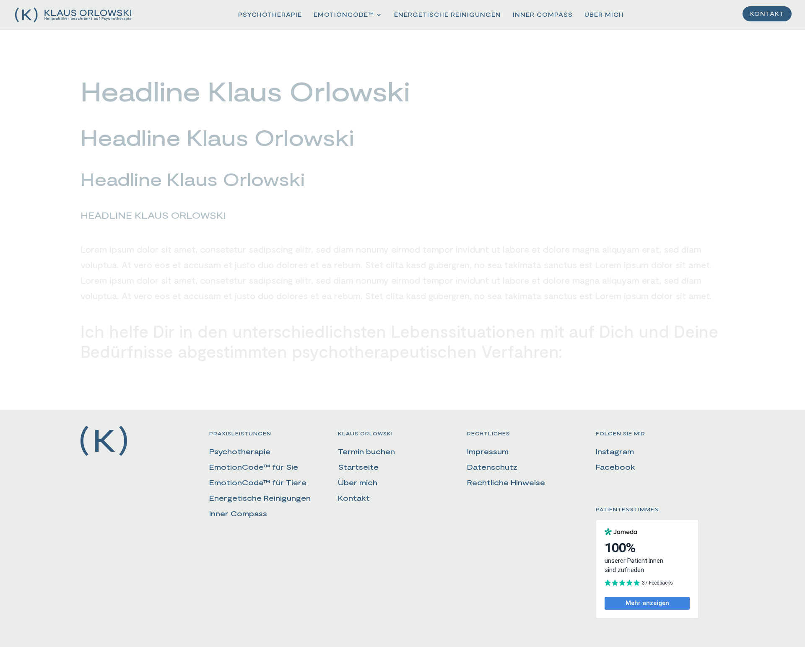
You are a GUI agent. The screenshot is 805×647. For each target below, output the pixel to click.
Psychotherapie (270, 15)
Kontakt (767, 14)
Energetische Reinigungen (447, 15)
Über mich (604, 15)
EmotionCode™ (344, 15)
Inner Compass (543, 15)
